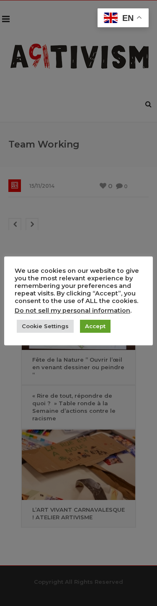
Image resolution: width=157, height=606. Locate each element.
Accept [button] (95, 326)
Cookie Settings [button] (45, 326)
